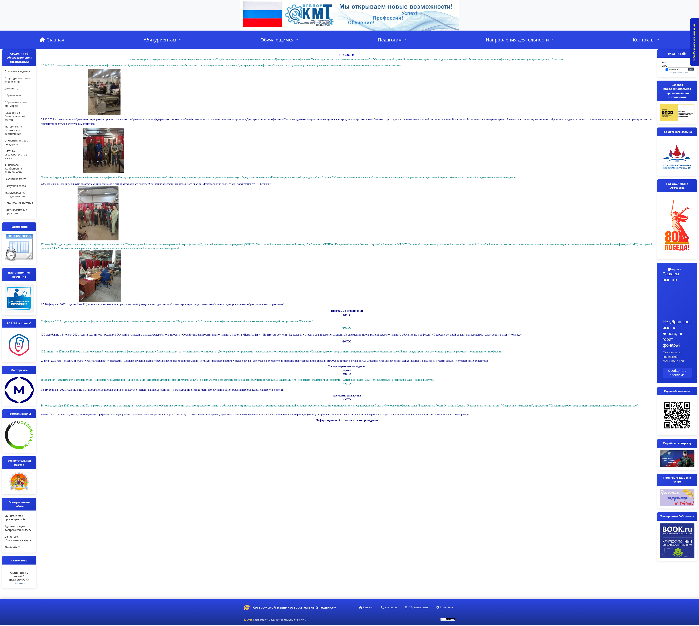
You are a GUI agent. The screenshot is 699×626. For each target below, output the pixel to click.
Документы (12, 88)
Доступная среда (15, 186)
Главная (54, 40)
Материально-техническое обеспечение (14, 130)
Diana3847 (19, 583)
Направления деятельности (517, 40)
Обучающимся (277, 40)
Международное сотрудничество (15, 194)
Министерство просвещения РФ (15, 517)
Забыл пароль (671, 72)
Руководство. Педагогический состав (15, 116)
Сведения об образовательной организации (19, 57)
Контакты (644, 40)
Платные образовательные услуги (16, 154)
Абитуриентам (160, 40)
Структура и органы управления (17, 79)
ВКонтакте (446, 607)
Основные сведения (17, 71)
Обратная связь (418, 607)
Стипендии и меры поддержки (17, 142)
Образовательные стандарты (16, 103)
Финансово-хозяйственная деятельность (14, 168)
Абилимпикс (12, 547)
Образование (13, 95)
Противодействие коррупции (16, 211)
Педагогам (390, 40)
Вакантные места (15, 179)
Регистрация (683, 72)
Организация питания (19, 203)
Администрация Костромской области (18, 528)
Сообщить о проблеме (677, 373)
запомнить (673, 69)
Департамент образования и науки (18, 538)
